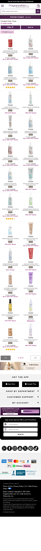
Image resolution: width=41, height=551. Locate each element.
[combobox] (20, 11)
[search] (35, 6)
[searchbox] (18, 11)
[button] (2, 6)
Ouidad (8, 32)
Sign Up (21, 434)
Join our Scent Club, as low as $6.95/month (20, 1)
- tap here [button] (20, 17)
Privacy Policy (18, 486)
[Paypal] (28, 461)
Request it (30, 321)
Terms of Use (7, 486)
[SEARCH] (38, 11)
